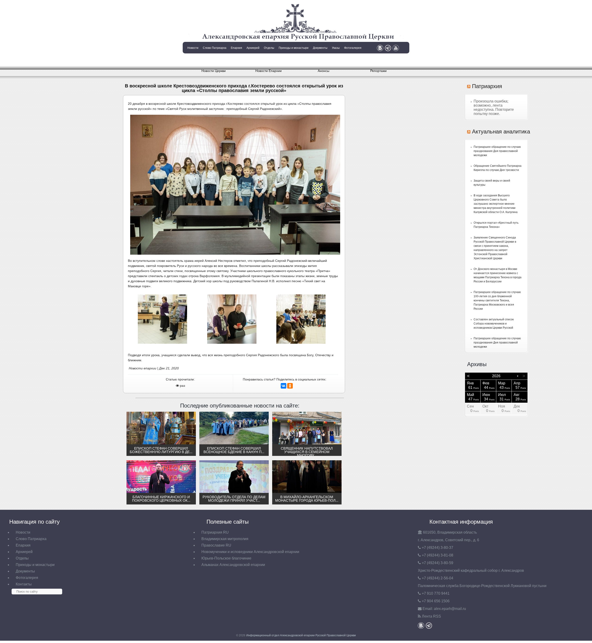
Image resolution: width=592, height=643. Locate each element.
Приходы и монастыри (293, 47)
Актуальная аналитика (501, 131)
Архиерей (253, 47)
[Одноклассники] (290, 386)
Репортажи (378, 71)
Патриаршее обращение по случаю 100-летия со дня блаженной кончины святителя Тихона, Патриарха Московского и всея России (497, 300)
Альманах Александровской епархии (233, 565)
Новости (192, 47)
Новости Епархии (268, 71)
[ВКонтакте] (283, 386)
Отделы (269, 47)
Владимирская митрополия (224, 539)
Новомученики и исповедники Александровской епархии (250, 552)
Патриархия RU (215, 532)
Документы (320, 47)
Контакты (192, 59)
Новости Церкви (213, 71)
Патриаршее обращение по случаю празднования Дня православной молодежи (497, 151)
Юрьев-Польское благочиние (226, 558)
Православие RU (216, 545)
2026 (496, 376)
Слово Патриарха (214, 47)
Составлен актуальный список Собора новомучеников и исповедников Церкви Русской (494, 323)
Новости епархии (142, 368)
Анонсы (323, 71)
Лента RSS (431, 616)
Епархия (236, 47)
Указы (336, 47)
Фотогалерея (352, 47)
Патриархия (487, 86)
